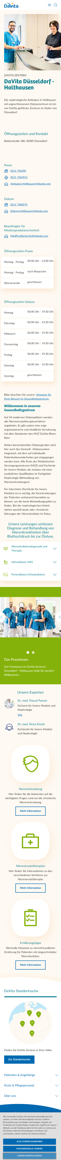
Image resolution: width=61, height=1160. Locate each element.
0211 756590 (18, 171)
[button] (30, 811)
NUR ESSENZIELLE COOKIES (29, 1149)
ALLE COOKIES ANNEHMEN (29, 1142)
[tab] (28, 652)
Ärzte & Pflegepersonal (19, 1085)
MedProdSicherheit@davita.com (29, 236)
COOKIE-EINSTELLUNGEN (29, 1156)
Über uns (10, 1095)
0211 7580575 (18, 204)
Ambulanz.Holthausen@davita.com (30, 184)
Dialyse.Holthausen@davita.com (29, 211)
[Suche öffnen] (55, 5)
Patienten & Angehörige (19, 1075)
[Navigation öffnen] (49, 5)
